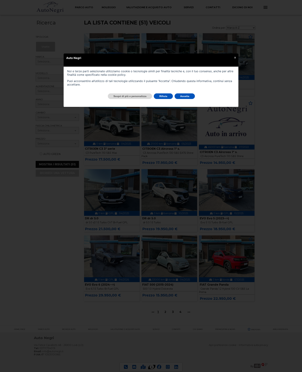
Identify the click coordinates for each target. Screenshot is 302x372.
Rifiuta (163, 96)
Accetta (184, 96)
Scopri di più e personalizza (129, 96)
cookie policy (116, 74)
